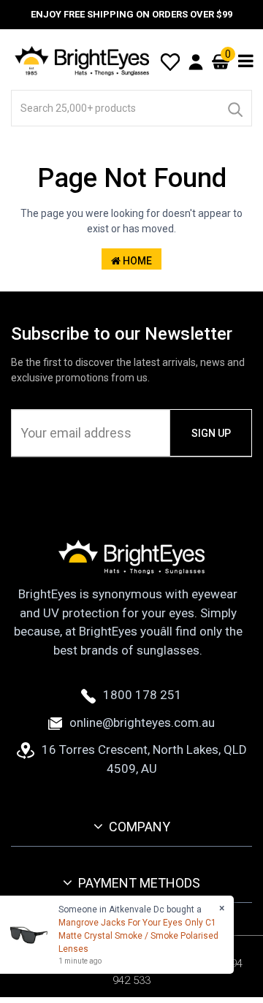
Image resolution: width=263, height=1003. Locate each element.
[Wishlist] (170, 60)
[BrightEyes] (82, 60)
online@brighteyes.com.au (142, 722)
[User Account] (196, 61)
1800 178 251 (142, 694)
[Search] (234, 108)
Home (136, 261)
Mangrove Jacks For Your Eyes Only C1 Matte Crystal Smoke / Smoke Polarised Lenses (138, 936)
